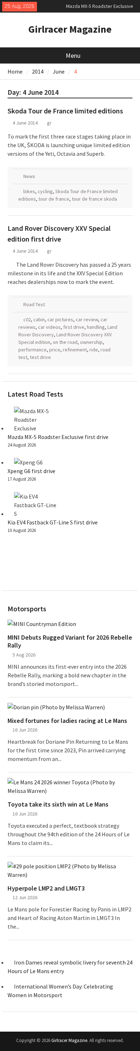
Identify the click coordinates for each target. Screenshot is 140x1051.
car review (87, 319)
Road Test (34, 304)
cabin (39, 319)
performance (32, 349)
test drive (40, 357)
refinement (75, 349)
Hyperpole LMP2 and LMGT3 (46, 888)
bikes (29, 191)
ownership (91, 342)
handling (96, 327)
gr (49, 123)
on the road (65, 342)
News (29, 176)
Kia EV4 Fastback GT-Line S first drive (53, 522)
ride (93, 349)
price (54, 349)
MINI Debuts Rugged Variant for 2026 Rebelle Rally (70, 641)
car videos (49, 327)
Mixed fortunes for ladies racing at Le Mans (67, 721)
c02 (27, 319)
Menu (73, 55)
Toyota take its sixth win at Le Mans (58, 804)
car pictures (60, 319)
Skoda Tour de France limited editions (65, 110)
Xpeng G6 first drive (31, 471)
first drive (73, 327)
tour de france (53, 199)
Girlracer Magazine (70, 29)
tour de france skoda (94, 199)
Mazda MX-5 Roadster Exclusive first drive (58, 436)
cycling (45, 191)
